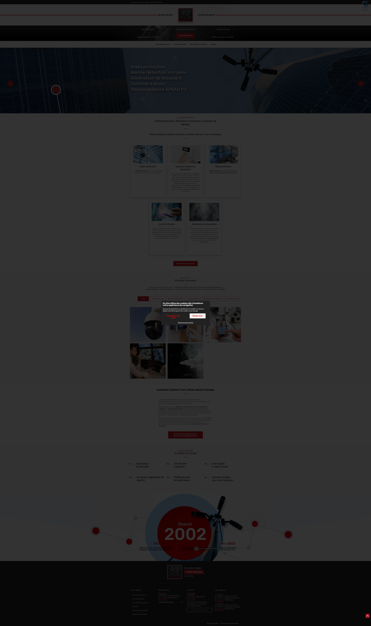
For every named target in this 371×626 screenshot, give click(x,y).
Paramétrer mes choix (173, 317)
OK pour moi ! (198, 316)
